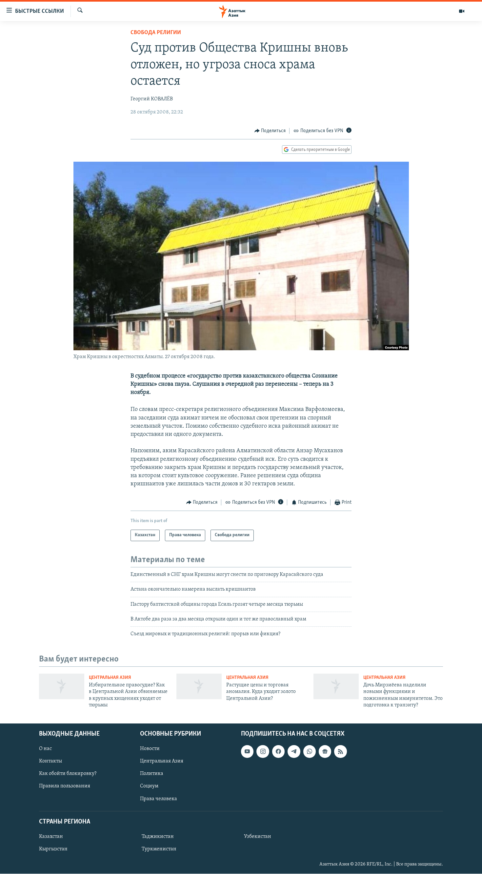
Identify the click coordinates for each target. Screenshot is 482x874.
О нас (45, 749)
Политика (151, 774)
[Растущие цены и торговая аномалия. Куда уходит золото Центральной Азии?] (199, 686)
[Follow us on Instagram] (262, 751)
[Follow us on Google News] (325, 751)
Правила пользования (64, 786)
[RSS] (340, 751)
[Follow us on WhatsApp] (309, 751)
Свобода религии (156, 33)
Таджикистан (158, 836)
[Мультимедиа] (462, 11)
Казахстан (51, 836)
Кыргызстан (53, 849)
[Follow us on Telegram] (294, 751)
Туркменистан (159, 849)
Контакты (50, 761)
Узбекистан (257, 836)
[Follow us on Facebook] (278, 751)
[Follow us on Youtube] (247, 751)
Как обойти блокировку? (67, 774)
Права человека (158, 799)
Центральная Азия (110, 677)
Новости (150, 749)
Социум (149, 786)
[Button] (270, 131)
